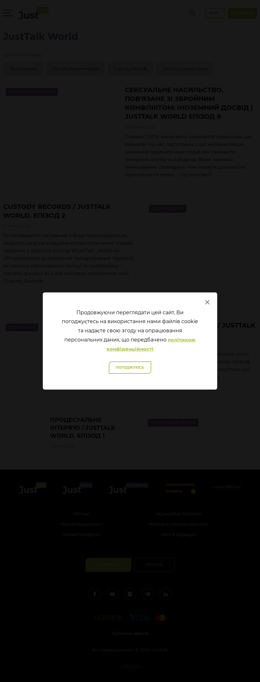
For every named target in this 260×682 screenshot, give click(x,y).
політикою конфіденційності (151, 344)
